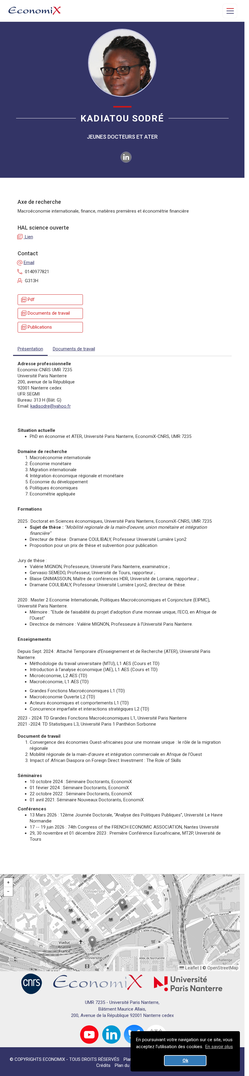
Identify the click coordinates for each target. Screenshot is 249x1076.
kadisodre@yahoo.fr (50, 406)
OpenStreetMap (222, 968)
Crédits (103, 1065)
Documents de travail (45, 313)
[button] (122, 905)
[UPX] (188, 983)
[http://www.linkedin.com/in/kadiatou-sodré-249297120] (126, 157)
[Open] (230, 11)
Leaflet (191, 968)
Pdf (27, 299)
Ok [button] (185, 1060)
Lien (25, 237)
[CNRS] (31, 983)
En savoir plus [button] (219, 1046)
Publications (36, 327)
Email (26, 262)
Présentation (30, 349)
